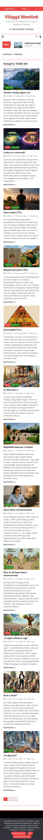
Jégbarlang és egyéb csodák (10, 9)
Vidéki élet (9, 88)
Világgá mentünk (21, 17)
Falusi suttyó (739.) (13, 212)
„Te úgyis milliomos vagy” (16, 638)
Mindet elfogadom (18, 833)
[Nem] (40, 829)
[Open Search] (36, 36)
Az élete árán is (11, 390)
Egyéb (7, 148)
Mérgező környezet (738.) (16, 270)
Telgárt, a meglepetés (24, 9)
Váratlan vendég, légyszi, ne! (17, 92)
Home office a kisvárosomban (18, 510)
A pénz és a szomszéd (14, 152)
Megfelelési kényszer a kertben (18, 447)
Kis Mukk (8, 96)
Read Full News (9, 125)
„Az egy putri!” (10, 755)
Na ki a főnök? (10, 695)
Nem (30, 833)
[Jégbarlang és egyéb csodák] (14, 46)
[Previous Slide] (36, 9)
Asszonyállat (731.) (13, 330)
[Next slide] (40, 9)
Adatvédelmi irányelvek (22, 837)
